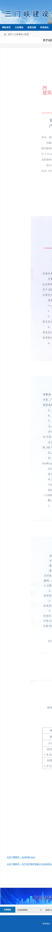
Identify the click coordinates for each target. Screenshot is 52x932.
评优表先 (44, 27)
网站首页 (6, 27)
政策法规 (31, 27)
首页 (10, 34)
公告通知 (19, 27)
